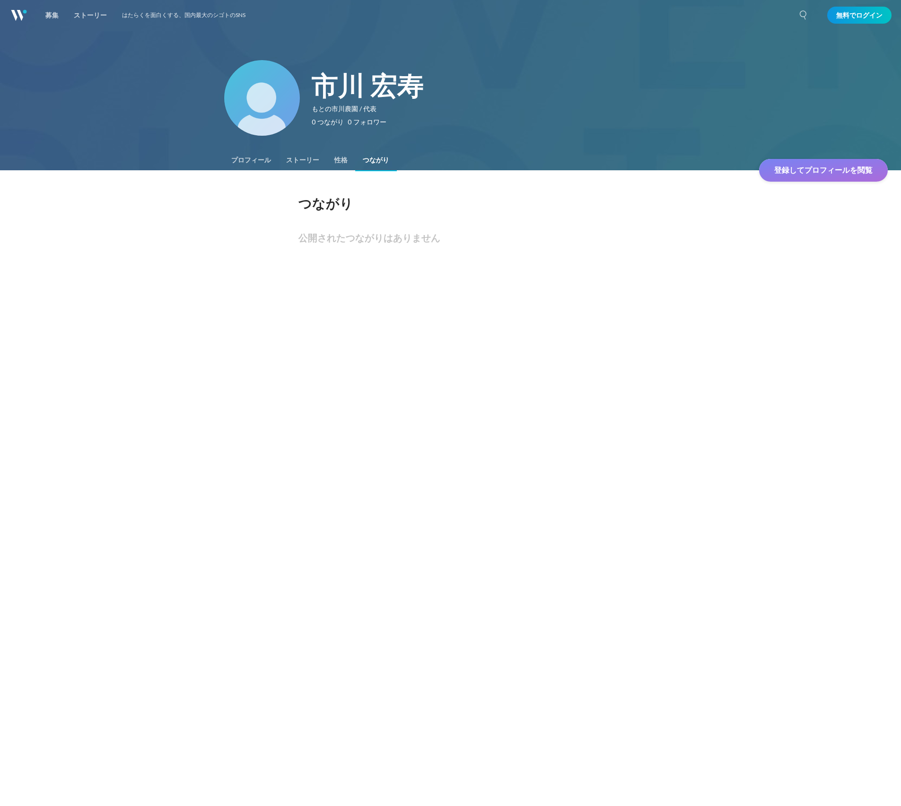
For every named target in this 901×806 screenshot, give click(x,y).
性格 (341, 160)
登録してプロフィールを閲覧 (823, 170)
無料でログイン (859, 15)
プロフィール (251, 160)
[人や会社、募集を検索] (803, 15)
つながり (376, 160)
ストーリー (302, 160)
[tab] (251, 160)
